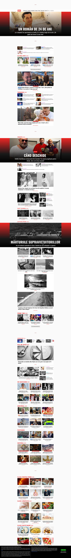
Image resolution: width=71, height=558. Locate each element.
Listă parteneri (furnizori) (34, 551)
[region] (35, 552)
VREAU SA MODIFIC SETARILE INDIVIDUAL (63, 552)
